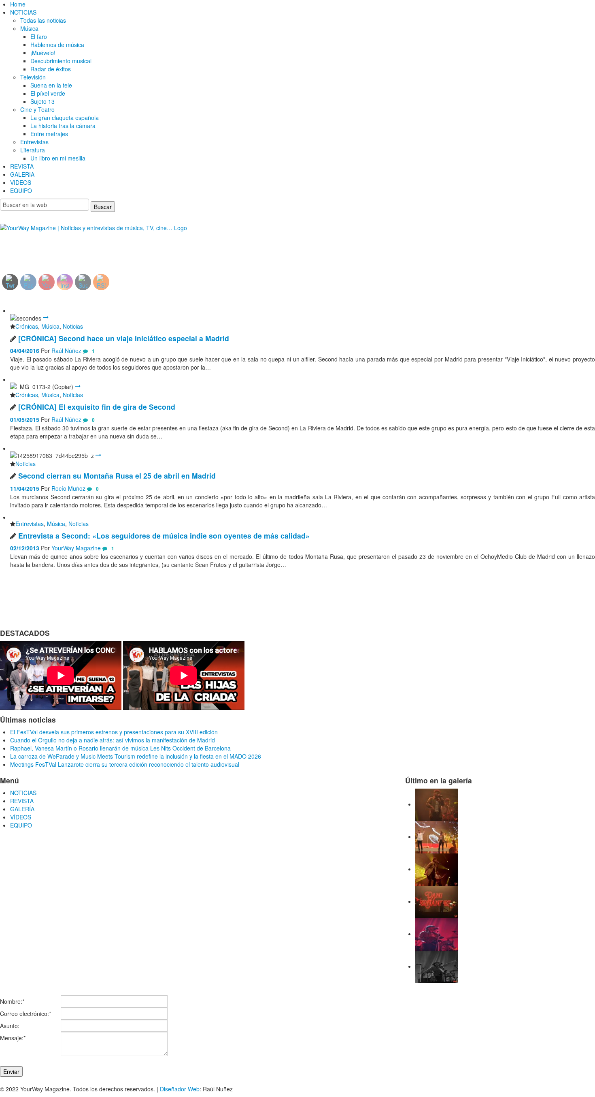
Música (29, 28)
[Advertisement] (66, 246)
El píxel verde (47, 93)
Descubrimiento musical (60, 61)
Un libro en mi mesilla (57, 158)
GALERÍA (22, 809)
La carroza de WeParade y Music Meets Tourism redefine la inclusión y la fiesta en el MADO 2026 (135, 756)
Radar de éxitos (50, 69)
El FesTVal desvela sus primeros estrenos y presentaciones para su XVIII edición (114, 732)
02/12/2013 (24, 548)
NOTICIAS (23, 12)
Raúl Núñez (66, 350)
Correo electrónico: (25, 1013)
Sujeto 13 (42, 101)
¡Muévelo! (42, 53)
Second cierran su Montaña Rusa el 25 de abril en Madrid (117, 475)
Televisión (33, 77)
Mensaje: (13, 1038)
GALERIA (22, 174)
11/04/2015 (24, 488)
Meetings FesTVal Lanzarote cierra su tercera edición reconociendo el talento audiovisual (124, 764)
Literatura (32, 150)
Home (18, 4)
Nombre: (12, 1001)
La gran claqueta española (64, 117)
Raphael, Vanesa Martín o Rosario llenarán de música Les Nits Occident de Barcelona (120, 748)
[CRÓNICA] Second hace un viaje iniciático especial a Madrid (123, 338)
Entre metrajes (49, 134)
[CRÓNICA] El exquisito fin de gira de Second (96, 407)
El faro (38, 36)
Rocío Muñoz (68, 488)
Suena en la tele (51, 85)
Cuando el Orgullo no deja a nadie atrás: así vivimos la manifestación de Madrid (112, 740)
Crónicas (26, 326)
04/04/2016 (24, 350)
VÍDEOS (20, 817)
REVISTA (22, 166)
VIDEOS (20, 182)
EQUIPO (21, 190)
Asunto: (9, 1026)
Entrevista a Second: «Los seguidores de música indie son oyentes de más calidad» (164, 535)
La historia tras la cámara (63, 126)
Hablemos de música (57, 45)
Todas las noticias (43, 20)
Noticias (73, 326)
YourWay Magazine (76, 548)
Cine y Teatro (37, 109)
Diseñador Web (180, 1089)
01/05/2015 (24, 419)
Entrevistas (34, 142)
